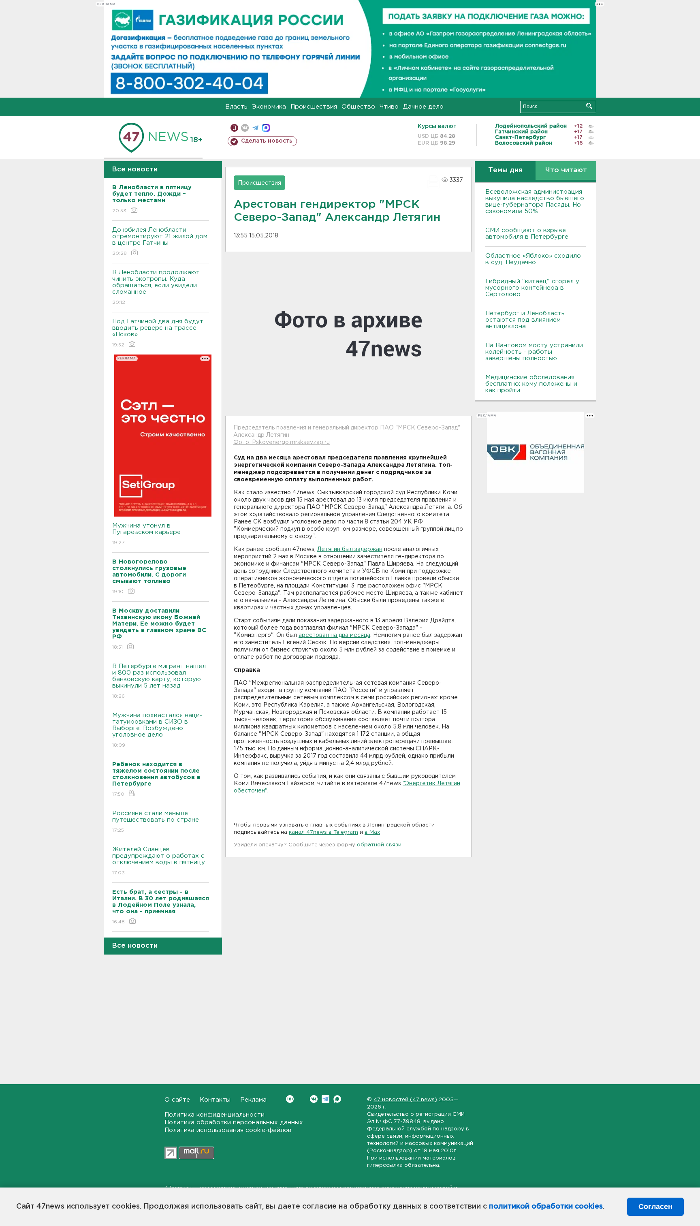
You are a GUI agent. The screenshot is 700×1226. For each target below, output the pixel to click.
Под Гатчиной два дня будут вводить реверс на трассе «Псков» (157, 333)
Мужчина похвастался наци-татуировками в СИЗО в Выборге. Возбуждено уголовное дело (157, 730)
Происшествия (313, 106)
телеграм (255, 128)
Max (337, 1099)
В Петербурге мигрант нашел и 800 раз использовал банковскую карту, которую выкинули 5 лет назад (159, 681)
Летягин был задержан (349, 549)
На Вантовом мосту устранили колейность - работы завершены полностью (534, 352)
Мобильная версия (234, 128)
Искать (589, 106)
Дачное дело (423, 106)
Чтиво (389, 106)
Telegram (325, 1099)
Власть (236, 106)
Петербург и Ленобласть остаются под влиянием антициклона (525, 320)
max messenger (266, 128)
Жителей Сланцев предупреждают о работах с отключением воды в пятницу (159, 861)
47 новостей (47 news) (405, 1100)
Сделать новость (266, 141)
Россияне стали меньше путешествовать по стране (155, 822)
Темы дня (505, 170)
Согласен (655, 1207)
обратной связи (379, 845)
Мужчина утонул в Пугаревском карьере (147, 534)
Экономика (269, 106)
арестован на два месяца (334, 635)
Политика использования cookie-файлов (228, 1130)
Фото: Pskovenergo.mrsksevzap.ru (281, 442)
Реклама (253, 1099)
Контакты (215, 1099)
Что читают (566, 170)
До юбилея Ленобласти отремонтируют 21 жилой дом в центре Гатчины (159, 241)
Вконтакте (314, 1099)
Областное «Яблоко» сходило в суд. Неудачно (533, 259)
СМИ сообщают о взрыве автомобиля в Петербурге (526, 233)
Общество (358, 106)
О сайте (177, 1099)
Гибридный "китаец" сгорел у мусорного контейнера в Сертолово (532, 288)
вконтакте (245, 128)
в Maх (372, 832)
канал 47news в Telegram (323, 832)
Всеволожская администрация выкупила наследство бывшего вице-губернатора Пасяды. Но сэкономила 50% (534, 201)
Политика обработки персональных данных (233, 1122)
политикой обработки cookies (546, 1206)
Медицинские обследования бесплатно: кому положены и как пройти (531, 384)
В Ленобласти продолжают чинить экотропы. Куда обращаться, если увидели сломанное (156, 287)
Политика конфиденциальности (214, 1114)
